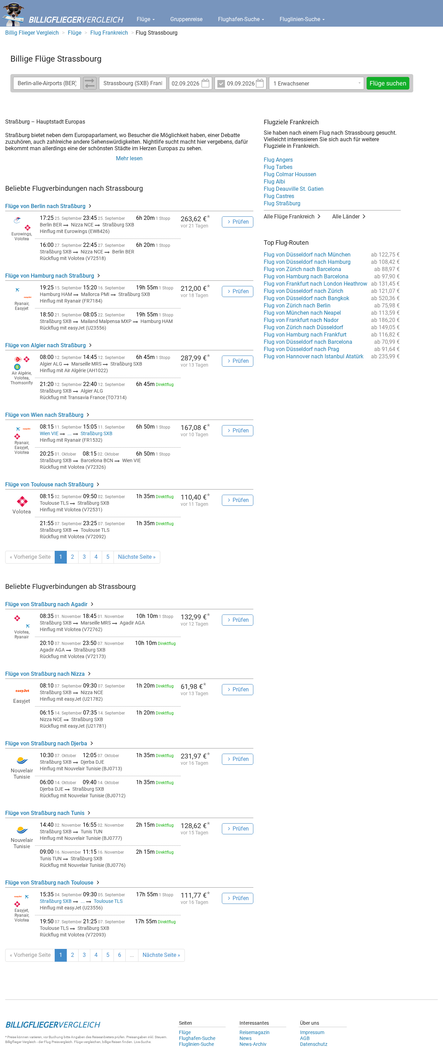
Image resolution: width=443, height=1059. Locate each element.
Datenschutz (313, 1044)
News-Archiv (252, 1044)
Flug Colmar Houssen (290, 174)
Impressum (312, 1032)
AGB (305, 1038)
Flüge (144, 19)
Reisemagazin (254, 1032)
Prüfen (241, 221)
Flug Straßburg (282, 203)
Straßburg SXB (96, 433)
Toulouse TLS (108, 901)
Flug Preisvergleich (58, 1042)
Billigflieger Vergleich (20, 1042)
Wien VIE (50, 433)
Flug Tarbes (278, 167)
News (245, 1038)
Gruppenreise (186, 19)
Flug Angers (278, 159)
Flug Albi (274, 181)
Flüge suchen (388, 83)
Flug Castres (279, 196)
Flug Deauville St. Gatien (294, 189)
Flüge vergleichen (87, 1042)
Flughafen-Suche (239, 19)
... (69, 433)
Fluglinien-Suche (301, 19)
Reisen (116, 1042)
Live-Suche (142, 1042)
